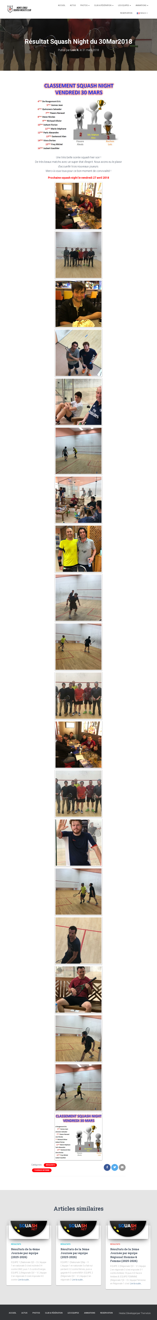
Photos (84, 5)
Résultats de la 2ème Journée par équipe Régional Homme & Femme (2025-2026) (124, 1255)
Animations (141, 5)
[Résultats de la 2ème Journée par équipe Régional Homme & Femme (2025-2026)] (128, 1229)
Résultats (50, 1165)
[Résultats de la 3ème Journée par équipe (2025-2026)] (78, 1229)
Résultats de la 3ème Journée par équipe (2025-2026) (75, 1253)
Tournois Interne (41, 1170)
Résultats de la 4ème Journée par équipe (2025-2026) (25, 1253)
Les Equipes (123, 5)
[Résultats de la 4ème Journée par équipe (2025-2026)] (29, 1229)
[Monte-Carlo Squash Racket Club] (19, 9)
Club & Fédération (103, 5)
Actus (73, 5)
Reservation (126, 13)
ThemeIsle (146, 1313)
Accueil (61, 5)
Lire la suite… (24, 1279)
